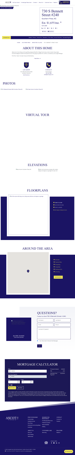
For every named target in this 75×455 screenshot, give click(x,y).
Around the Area (58, 37)
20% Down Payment (12, 374)
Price (9, 369)
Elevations (45, 37)
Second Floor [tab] (59, 205)
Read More (37, 58)
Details (30, 37)
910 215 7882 (49, 73)
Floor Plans (50, 37)
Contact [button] (35, 2)
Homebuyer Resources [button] (26, 2)
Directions (51, 31)
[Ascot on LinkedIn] (57, 443)
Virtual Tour (39, 37)
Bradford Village (37, 42)
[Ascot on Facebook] (51, 443)
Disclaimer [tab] (58, 207)
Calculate (13, 387)
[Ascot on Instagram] (59, 443)
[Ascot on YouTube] (54, 443)
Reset (21, 387)
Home (18, 42)
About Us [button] (41, 2)
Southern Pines (26, 42)
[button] (64, 2)
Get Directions (26, 75)
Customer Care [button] (48, 2)
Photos (34, 37)
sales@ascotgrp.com (48, 74)
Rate (9, 379)
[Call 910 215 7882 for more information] (48, 65)
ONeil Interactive (29, 451)
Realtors (55, 2)
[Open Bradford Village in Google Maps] (26, 65)
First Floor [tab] (58, 202)
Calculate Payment (67, 37)
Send (39, 346)
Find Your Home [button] (16, 2)
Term (22, 379)
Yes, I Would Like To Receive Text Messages (48, 340)
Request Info (69, 451)
